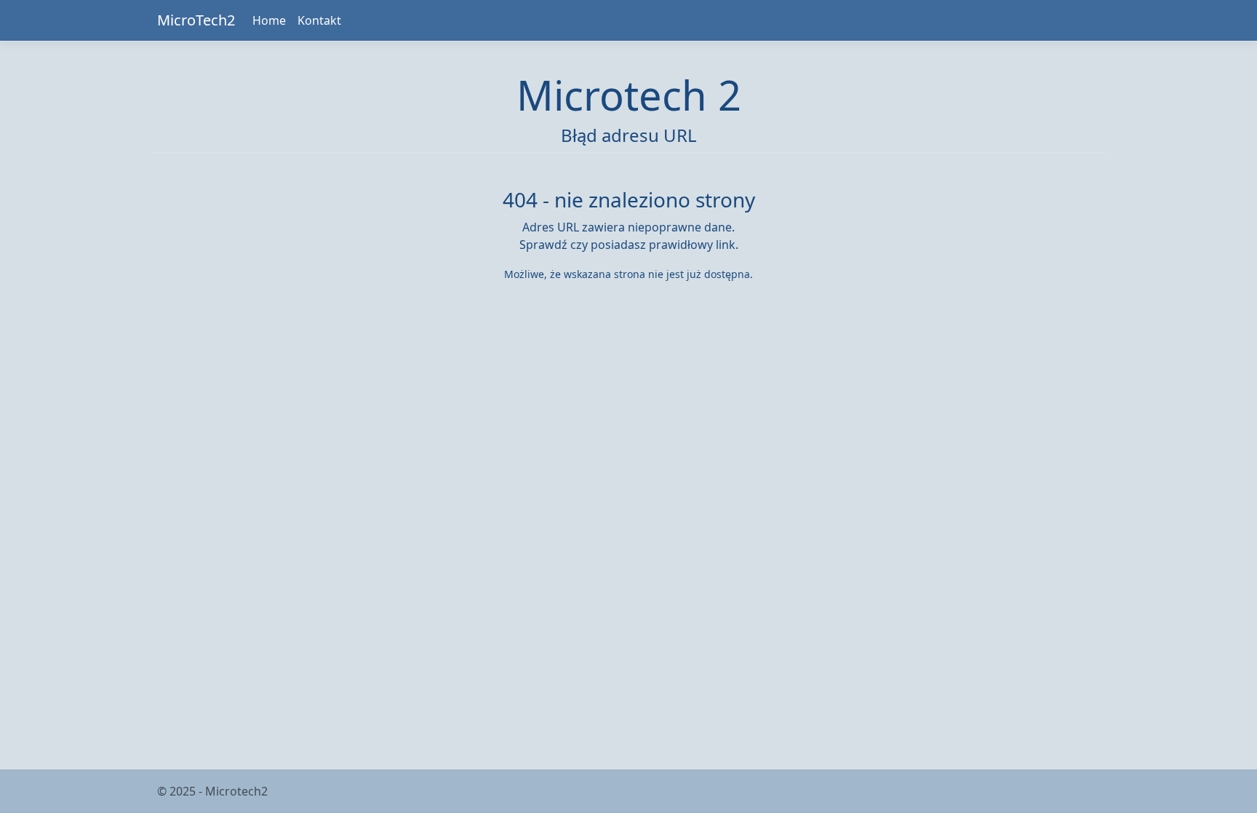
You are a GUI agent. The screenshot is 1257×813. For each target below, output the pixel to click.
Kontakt (319, 20)
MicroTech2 (196, 20)
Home (269, 20)
